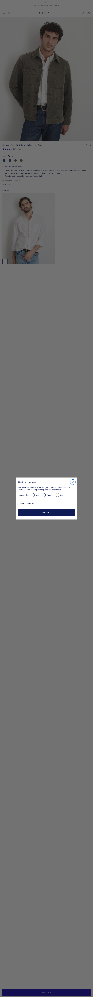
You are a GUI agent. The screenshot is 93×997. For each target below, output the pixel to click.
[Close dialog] (73, 482)
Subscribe (46, 512)
